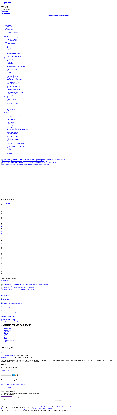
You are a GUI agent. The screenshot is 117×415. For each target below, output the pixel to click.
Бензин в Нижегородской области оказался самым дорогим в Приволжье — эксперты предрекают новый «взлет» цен (34, 159)
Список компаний (12, 55)
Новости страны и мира (7, 282)
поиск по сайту (5, 6)
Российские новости (12, 39)
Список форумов (11, 93)
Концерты (9, 102)
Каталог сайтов (9, 33)
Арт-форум (10, 88)
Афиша (6, 96)
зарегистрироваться (19, 384)
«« (1, 203)
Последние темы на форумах (15, 92)
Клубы (5, 334)
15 (1, 241)
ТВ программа (9, 26)
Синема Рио (4, 357)
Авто (8, 145)
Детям (5, 338)
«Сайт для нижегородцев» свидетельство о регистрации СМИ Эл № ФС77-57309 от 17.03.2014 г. (27, 409)
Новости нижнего (12, 119)
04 (1, 226)
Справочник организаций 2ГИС (16, 115)
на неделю (3, 276)
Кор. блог (45, 406)
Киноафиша (8, 25)
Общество (9, 80)
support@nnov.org (66, 406)
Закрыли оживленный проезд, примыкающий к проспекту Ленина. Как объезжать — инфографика (29, 162)
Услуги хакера (10, 299)
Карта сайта (26, 406)
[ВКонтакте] (12, 375)
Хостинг (9, 153)
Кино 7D (6, 331)
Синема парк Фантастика (8, 355)
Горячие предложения (13, 120)
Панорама (9, 116)
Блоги (5, 42)
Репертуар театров (12, 100)
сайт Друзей (8, 23)
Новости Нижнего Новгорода (15, 38)
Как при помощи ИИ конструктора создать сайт (22, 307)
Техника (9, 149)
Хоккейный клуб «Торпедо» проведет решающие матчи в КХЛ (19, 287)
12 (1, 237)
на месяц (9, 276)
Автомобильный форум (13, 86)
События (13, 319)
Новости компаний (12, 133)
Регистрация (7, 2)
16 (1, 243)
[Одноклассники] (16, 375)
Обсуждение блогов (12, 76)
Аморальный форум (12, 78)
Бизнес (6, 130)
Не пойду (3, 371)
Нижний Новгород (12, 128)
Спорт (5, 341)
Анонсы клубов (11, 99)
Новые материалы (12, 69)
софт (16, 32)
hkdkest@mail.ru (11, 406)
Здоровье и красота (12, 83)
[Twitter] (14, 375)
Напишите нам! (5, 280)
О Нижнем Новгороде (36, 406)
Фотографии (10, 48)
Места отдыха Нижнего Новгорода (10, 321)
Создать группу (11, 72)
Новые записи (5, 295)
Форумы (7, 28)
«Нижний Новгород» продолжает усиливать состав (16, 286)
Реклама (9, 155)
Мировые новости (12, 40)
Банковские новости (12, 132)
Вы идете (8, 370)
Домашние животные (13, 85)
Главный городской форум (14, 75)
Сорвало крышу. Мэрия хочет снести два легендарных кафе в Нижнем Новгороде (24, 161)
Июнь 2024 (9, 203)
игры (13, 32)
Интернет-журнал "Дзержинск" (15, 65)
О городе (6, 112)
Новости (6, 36)
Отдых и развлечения (13, 82)
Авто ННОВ (10, 60)
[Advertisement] (10, 181)
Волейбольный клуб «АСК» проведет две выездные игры (18, 289)
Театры (6, 333)
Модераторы (10, 95)
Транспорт (10, 123)
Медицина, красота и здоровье (15, 146)
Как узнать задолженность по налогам (17, 129)
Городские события (9, 340)
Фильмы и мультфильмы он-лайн (16, 66)
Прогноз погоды (11, 122)
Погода (3, 7)
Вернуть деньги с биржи (15, 303)
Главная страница (5, 319)
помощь (9, 387)
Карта (6, 31)
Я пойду (3, 370)
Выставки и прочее (12, 103)
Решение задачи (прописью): (8, 391)
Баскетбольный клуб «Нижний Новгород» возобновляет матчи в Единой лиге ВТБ (25, 284)
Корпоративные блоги (13, 136)
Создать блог (10, 50)
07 (1, 230)
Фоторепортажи (9, 29)
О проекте (19, 406)
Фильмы (9, 32)
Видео (8, 49)
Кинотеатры (7, 330)
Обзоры (9, 150)
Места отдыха (11, 108)
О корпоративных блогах (14, 56)
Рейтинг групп (11, 70)
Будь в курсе (58, 17)
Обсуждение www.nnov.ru (14, 89)
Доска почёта (10, 45)
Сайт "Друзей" (11, 59)
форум (59, 406)
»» (3, 203)
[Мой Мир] (17, 375)
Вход (5, 3)
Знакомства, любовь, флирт (14, 79)
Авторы (9, 46)
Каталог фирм (11, 135)
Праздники (10, 63)
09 (1, 233)
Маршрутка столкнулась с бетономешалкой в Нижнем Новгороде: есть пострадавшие (25, 164)
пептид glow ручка (13, 312)
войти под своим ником (7, 384)
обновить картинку (6, 396)
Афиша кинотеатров (12, 98)
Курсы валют (10, 138)
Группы (6, 58)
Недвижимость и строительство (15, 143)
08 (1, 231)
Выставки (6, 337)
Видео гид (10, 125)
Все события (10, 105)
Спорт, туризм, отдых (13, 148)
